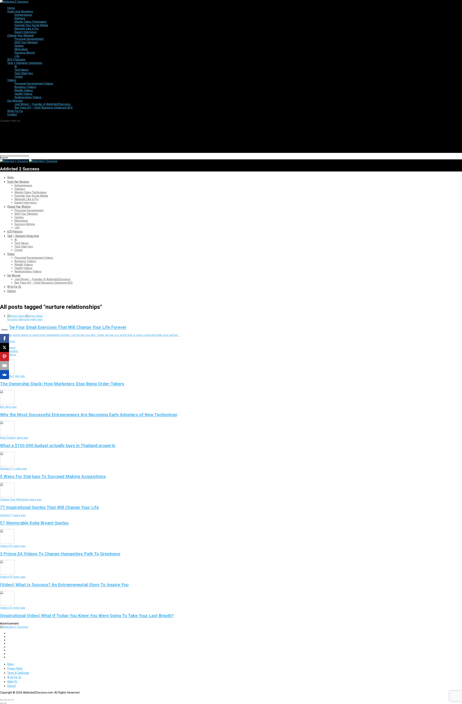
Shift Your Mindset (26, 42)
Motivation (21, 49)
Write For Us (15, 111)
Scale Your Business (20, 11)
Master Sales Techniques (30, 21)
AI (15, 66)
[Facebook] (4, 338)
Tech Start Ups (23, 73)
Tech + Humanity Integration (24, 63)
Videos (11, 80)
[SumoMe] (4, 374)
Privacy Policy (14, 668)
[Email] (4, 365)
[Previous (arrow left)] (1, 703)
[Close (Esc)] (1, 699)
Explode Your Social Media (31, 25)
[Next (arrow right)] (5, 703)
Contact (12, 114)
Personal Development (28, 39)
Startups (19, 18)
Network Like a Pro (26, 28)
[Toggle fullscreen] (8, 699)
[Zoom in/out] (12, 699)
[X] (4, 347)
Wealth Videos (23, 90)
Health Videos (23, 94)
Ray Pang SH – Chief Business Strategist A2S (43, 107)
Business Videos (25, 87)
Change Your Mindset (20, 35)
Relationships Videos (28, 97)
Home (11, 8)
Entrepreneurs (23, 15)
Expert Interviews (25, 32)
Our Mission (15, 100)
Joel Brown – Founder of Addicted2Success (42, 104)
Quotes (19, 46)
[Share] (5, 699)
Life (16, 56)
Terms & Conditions (18, 673)
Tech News (21, 70)
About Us (12, 681)
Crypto (18, 76)
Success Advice (24, 52)
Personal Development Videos (33, 83)
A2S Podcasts (16, 59)
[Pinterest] (4, 356)
